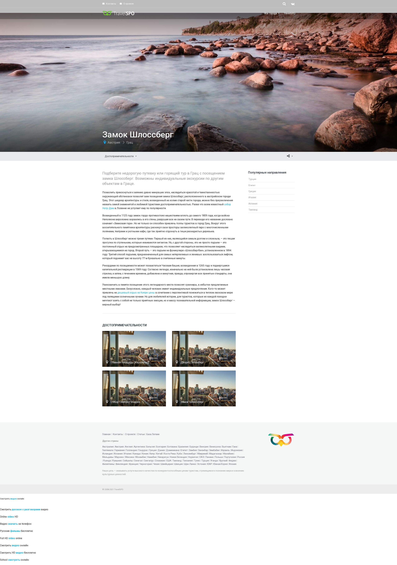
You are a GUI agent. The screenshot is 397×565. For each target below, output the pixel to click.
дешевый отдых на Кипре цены (136, 292)
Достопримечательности (119, 156)
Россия (241, 457)
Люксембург (189, 453)
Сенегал (138, 460)
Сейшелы (128, 460)
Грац (129, 142)
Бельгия (150, 446)
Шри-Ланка (190, 464)
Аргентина (139, 446)
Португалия (230, 457)
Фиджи (232, 460)
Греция (252, 191)
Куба (179, 453)
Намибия (151, 457)
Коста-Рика (170, 453)
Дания (161, 450)
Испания (253, 203)
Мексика (129, 457)
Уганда (214, 460)
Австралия (108, 446)
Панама (209, 457)
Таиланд (253, 209)
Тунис (197, 460)
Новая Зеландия (178, 457)
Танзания (188, 460)
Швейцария (167, 464)
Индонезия (236, 450)
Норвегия (193, 457)
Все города (270, 13)
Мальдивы (107, 457)
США (168, 460)
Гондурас (143, 450)
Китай (159, 453)
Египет (252, 185)
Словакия (160, 460)
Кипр (152, 453)
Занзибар (203, 450)
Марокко (119, 457)
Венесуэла (215, 446)
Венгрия (204, 446)
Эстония (201, 464)
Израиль (225, 450)
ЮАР (209, 464)
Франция (133, 464)
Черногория (146, 464)
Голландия (131, 450)
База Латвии (152, 434)
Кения (145, 453)
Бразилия (183, 446)
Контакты (111, 3)
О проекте (128, 3)
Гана (234, 446)
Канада (137, 453)
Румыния (117, 460)
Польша (219, 457)
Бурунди (194, 446)
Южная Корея (220, 464)
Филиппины (108, 464)
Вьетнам (226, 446)
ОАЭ (201, 457)
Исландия (107, 453)
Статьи (141, 434)
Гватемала (107, 450)
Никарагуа (163, 457)
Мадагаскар (215, 453)
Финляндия (121, 464)
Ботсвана (172, 446)
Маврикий (202, 453)
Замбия (193, 450)
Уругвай (223, 460)
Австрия (114, 142)
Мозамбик (140, 457)
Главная (106, 434)
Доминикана (172, 450)
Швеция (178, 464)
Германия (120, 450)
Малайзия (228, 453)
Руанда (107, 460)
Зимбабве (214, 450)
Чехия (156, 464)
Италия (252, 197)
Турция (252, 179)
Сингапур (149, 460)
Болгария (161, 446)
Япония (232, 464)
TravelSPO (289, 13)
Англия (128, 446)
